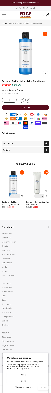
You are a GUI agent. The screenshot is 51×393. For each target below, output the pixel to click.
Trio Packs (6, 304)
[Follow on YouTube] (31, 8)
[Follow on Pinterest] (27, 8)
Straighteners (7, 316)
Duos (4, 300)
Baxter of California (17, 90)
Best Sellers (7, 250)
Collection (6, 238)
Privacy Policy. (23, 368)
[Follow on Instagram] (24, 8)
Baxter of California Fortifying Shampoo (11, 203)
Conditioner (7, 263)
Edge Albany (7, 337)
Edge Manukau (8, 345)
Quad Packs (7, 308)
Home (4, 23)
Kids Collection (8, 275)
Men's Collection (9, 242)
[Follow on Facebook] (17, 8)
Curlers (5, 321)
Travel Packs (7, 291)
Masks (4, 267)
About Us (6, 333)
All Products (7, 233)
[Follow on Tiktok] (34, 8)
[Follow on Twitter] (20, 8)
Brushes (5, 325)
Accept (24, 375)
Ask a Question (8, 133)
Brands (5, 246)
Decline (24, 381)
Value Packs (7, 287)
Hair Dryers (6, 312)
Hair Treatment (8, 254)
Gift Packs (6, 283)
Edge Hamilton (8, 341)
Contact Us (7, 349)
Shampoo (6, 258)
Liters (4, 296)
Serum (5, 271)
